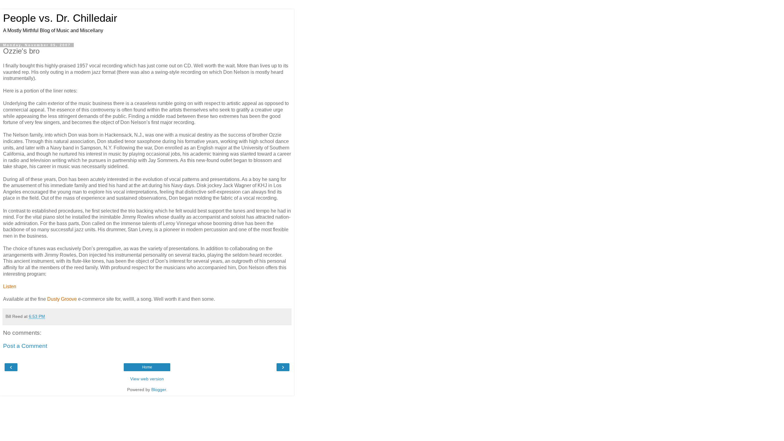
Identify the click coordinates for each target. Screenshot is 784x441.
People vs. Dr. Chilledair (60, 18)
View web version (147, 378)
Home (147, 367)
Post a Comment (25, 346)
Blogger (158, 389)
